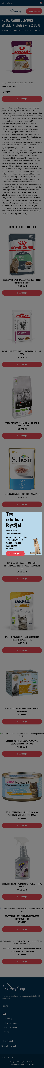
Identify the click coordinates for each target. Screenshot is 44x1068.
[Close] (3, 513)
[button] (15, 553)
